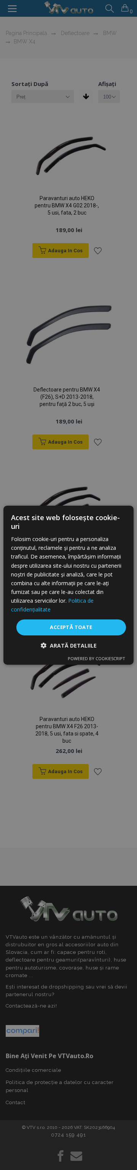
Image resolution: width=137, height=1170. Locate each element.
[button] (69, 645)
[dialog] (68, 584)
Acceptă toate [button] (71, 627)
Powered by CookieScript (96, 658)
